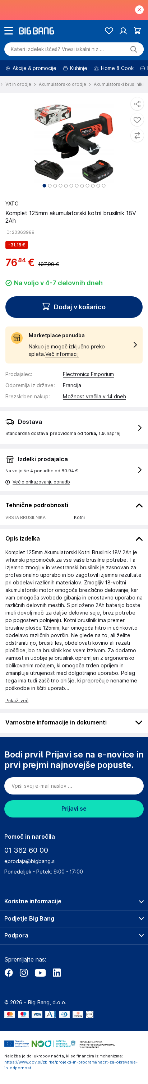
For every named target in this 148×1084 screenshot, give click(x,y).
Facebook (8, 972)
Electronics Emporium (88, 374)
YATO (12, 204)
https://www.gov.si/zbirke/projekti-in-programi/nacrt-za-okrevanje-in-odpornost (71, 1065)
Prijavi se (74, 808)
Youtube (40, 972)
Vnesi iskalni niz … (57, 49)
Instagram (23, 972)
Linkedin (56, 972)
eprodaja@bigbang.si (30, 861)
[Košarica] (137, 30)
